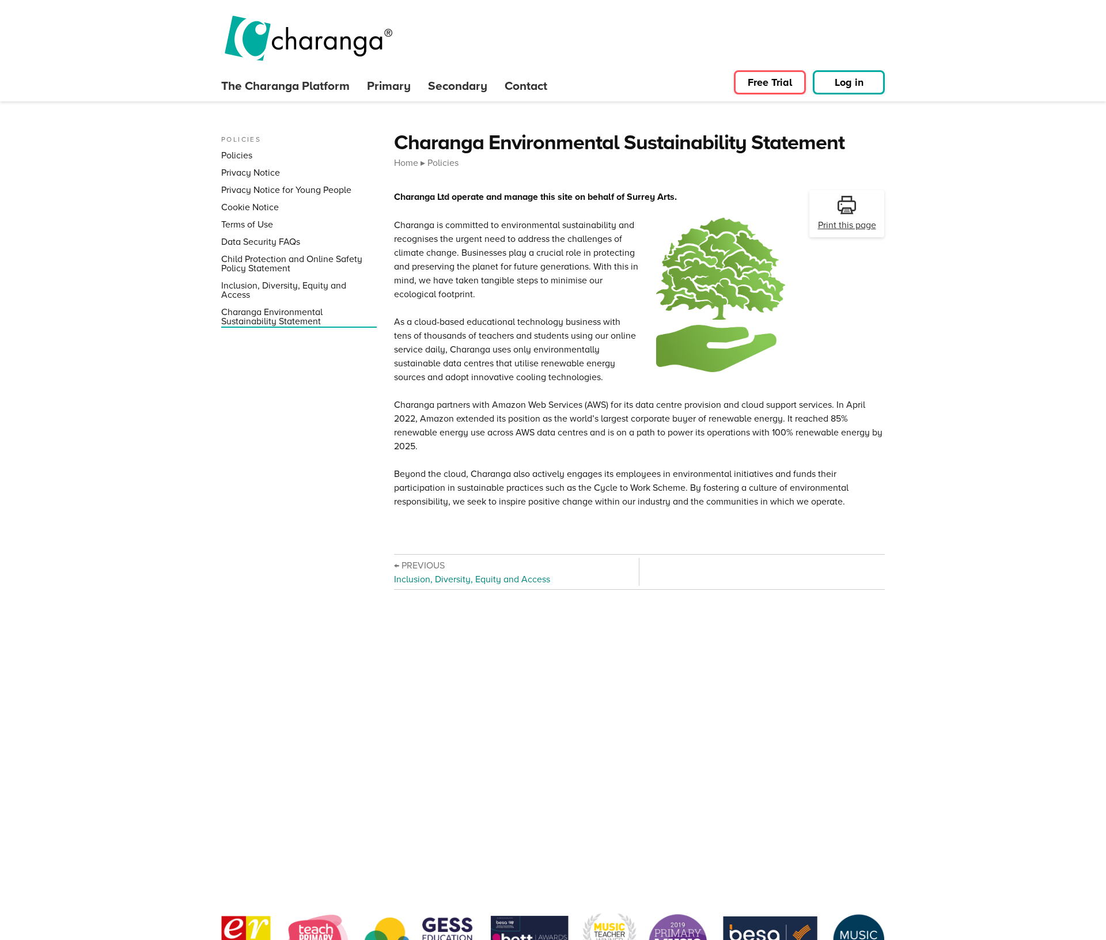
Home (406, 162)
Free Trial (770, 82)
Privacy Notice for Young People (286, 190)
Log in (849, 82)
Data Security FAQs (260, 242)
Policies (236, 155)
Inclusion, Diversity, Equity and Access (283, 290)
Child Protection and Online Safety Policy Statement (291, 263)
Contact (526, 85)
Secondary (457, 85)
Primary (389, 85)
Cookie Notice (250, 207)
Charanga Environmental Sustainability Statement (272, 316)
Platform (285, 85)
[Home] (307, 38)
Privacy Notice (250, 172)
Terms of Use (247, 224)
